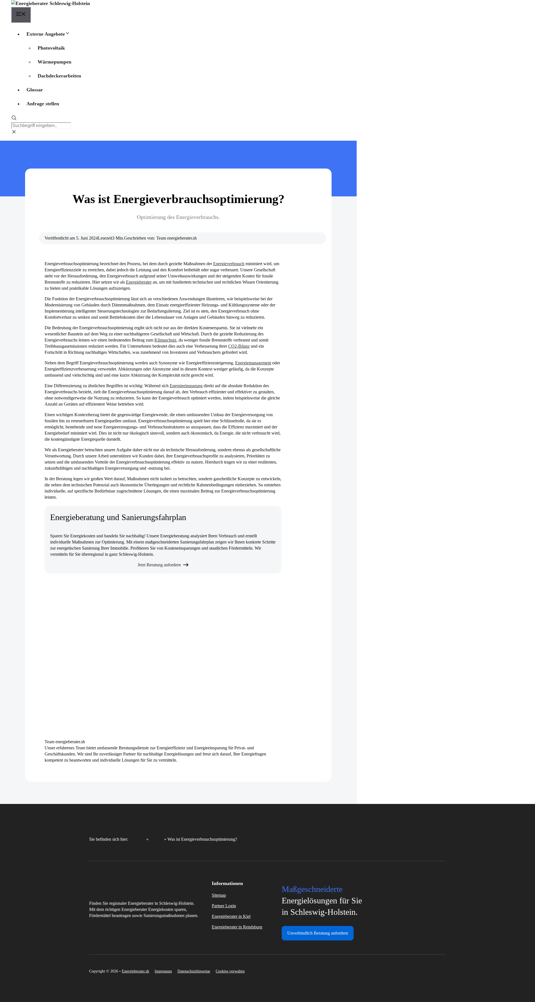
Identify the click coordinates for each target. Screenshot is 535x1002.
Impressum (163, 971)
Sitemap (219, 895)
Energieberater (139, 282)
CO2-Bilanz (239, 346)
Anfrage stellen (42, 103)
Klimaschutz (165, 340)
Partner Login (224, 905)
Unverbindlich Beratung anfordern (317, 933)
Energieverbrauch (228, 263)
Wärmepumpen (54, 62)
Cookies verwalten (230, 971)
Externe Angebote (45, 34)
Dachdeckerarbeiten (59, 76)
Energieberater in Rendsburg (237, 927)
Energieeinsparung (186, 385)
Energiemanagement (253, 362)
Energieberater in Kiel (231, 916)
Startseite (137, 839)
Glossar (34, 89)
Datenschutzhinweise (193, 971)
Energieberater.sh (135, 971)
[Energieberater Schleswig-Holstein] (50, 3)
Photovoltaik (51, 48)
